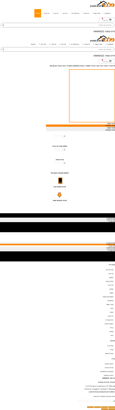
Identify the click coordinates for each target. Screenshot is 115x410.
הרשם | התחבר (108, 364)
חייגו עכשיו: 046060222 (104, 31)
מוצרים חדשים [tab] (111, 215)
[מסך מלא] (97, 407)
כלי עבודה (86, 13)
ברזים (111, 327)
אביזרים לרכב (109, 270)
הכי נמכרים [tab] (112, 217)
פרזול (111, 308)
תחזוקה (111, 277)
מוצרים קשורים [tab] (110, 213)
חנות (106, 66)
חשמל (111, 293)
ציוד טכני (56, 13)
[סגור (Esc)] (111, 407)
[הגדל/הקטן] (90, 407)
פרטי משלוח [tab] (110, 126)
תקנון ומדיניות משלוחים (106, 371)
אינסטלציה (107, 13)
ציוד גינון (65, 13)
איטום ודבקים (109, 281)
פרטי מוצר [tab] (111, 123)
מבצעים (38, 13)
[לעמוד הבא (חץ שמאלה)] (104, 409)
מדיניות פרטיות (109, 367)
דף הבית (112, 66)
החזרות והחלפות (108, 375)
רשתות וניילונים (109, 324)
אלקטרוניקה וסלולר (108, 297)
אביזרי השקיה (90, 66)
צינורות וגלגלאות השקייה (75, 66)
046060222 (105, 378)
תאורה (111, 312)
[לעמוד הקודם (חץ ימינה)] (111, 409)
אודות (111, 349)
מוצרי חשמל (97, 13)
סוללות (111, 331)
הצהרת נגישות (109, 353)
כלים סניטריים (75, 13)
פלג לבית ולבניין (93, 392)
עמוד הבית (110, 346)
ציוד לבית (46, 13)
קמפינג (111, 289)
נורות (111, 335)
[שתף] (104, 407)
